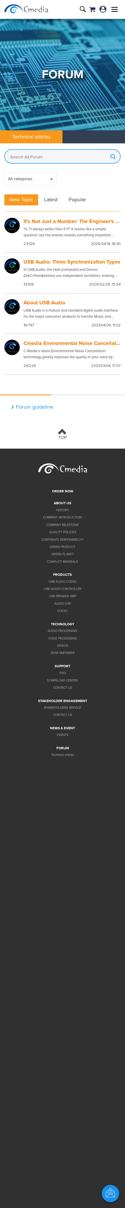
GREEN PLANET (62, 554)
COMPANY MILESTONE (62, 525)
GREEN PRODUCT (62, 547)
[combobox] (30, 179)
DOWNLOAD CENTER (62, 680)
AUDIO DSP (62, 604)
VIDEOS (62, 646)
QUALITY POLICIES (62, 532)
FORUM (62, 748)
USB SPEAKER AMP (62, 596)
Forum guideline (34, 407)
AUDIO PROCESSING (62, 631)
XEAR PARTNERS (62, 653)
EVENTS (62, 735)
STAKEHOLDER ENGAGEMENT (62, 701)
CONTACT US (62, 688)
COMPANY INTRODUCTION (62, 517)
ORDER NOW (62, 491)
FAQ (63, 673)
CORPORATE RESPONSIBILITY (62, 540)
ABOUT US (62, 503)
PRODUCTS (62, 575)
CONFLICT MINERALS (62, 562)
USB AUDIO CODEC (63, 582)
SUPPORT (62, 666)
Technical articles (62, 755)
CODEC (62, 611)
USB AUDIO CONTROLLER (62, 589)
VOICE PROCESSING (62, 638)
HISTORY (62, 510)
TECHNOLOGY (62, 624)
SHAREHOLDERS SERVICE (62, 708)
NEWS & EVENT (62, 728)
